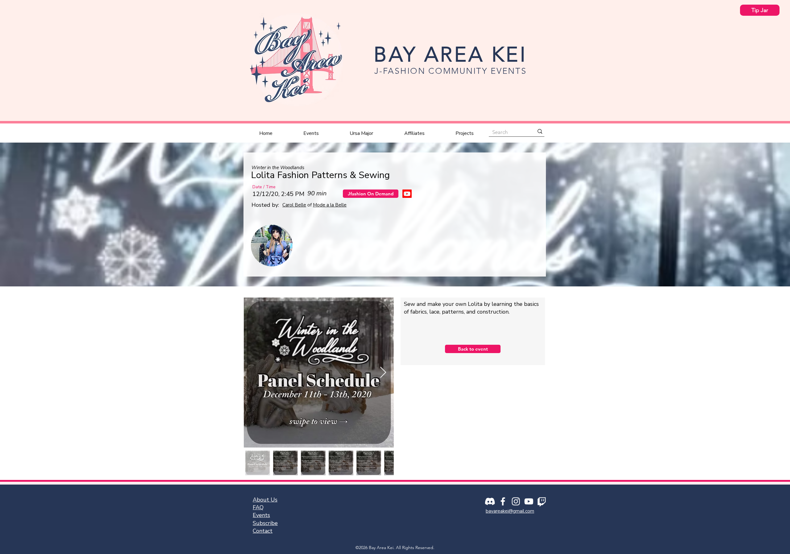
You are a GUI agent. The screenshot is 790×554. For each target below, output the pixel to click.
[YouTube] (528, 501)
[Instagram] (515, 501)
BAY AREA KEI (450, 54)
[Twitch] (541, 501)
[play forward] (531, 245)
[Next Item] (383, 373)
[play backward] (258, 245)
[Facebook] (502, 501)
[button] (311, 133)
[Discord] (489, 501)
